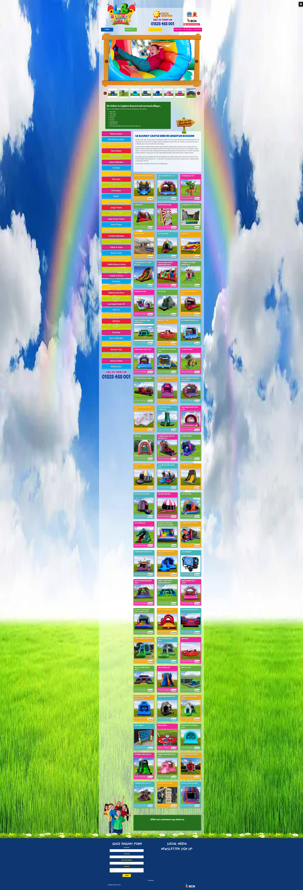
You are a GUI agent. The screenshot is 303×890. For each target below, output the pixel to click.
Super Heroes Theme (116, 218)
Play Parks (116, 332)
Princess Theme (116, 213)
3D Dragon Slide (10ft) (188, 176)
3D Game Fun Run (186, 436)
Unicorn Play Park (140, 291)
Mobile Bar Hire (116, 287)
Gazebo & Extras (116, 275)
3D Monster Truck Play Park (143, 378)
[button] (196, 61)
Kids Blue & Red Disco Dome (189, 783)
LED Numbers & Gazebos (116, 258)
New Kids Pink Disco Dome (142, 494)
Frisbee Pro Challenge (164, 205)
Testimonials (155, 29)
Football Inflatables (116, 235)
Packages (116, 298)
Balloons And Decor (116, 292)
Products (130, 29)
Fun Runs (116, 167)
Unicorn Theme (116, 360)
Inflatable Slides (116, 156)
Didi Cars (116, 309)
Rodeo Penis (184, 639)
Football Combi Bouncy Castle (144, 639)
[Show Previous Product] (105, 93)
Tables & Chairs (116, 247)
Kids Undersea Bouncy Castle (190, 320)
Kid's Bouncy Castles (116, 139)
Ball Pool (116, 321)
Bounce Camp (116, 252)
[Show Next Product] (198, 93)
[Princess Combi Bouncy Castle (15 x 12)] (168, 93)
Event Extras (116, 241)
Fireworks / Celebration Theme (116, 230)
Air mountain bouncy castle (190, 610)
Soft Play (116, 173)
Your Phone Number (126, 860)
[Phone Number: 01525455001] (163, 23)
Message (126, 866)
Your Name (127, 847)
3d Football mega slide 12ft (143, 754)
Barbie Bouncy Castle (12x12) (143, 349)
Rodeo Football (162, 725)
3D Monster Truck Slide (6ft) (143, 783)
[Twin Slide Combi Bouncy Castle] (191, 93)
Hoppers (116, 326)
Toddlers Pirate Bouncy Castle (144, 176)
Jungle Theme (116, 207)
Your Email (126, 854)
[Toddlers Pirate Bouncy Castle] (112, 93)
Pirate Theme (116, 224)
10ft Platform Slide (164, 668)
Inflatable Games (116, 315)
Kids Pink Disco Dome (164, 494)
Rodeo (116, 196)
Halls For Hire (116, 343)
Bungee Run (185, 234)
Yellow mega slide (187, 465)
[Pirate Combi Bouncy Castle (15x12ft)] (157, 93)
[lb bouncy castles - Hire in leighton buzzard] (121, 13)
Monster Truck (116, 349)
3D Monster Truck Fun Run (189, 523)
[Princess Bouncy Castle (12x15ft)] (180, 93)
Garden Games (116, 184)
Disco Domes (116, 150)
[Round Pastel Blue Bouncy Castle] (135, 93)
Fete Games (116, 190)
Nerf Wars (116, 355)
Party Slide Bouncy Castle (166, 610)
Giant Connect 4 (139, 725)
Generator (116, 281)
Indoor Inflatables (116, 162)
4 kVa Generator (186, 552)
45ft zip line (162, 291)
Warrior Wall (139, 205)
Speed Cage (138, 436)
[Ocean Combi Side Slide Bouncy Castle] (146, 93)
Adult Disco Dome (163, 234)
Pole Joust (116, 179)
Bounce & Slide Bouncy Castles (116, 269)
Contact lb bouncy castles (187, 29)
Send (127, 875)
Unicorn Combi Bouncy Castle (143, 552)
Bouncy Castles (116, 133)
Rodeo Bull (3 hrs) (163, 320)
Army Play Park (186, 668)
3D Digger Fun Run (187, 349)
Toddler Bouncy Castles (116, 264)
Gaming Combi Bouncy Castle (166, 696)
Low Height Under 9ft (116, 304)
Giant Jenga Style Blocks (165, 783)
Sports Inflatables (116, 338)
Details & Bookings (140, 198)
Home (107, 29)
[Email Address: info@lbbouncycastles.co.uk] (191, 24)
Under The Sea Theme (116, 201)
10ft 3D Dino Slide (140, 523)
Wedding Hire (116, 366)
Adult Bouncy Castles (116, 145)
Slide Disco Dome (186, 494)
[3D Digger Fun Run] (124, 93)
